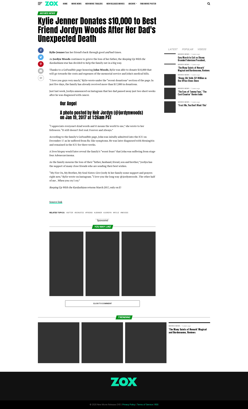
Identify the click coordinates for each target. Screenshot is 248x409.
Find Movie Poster (148, 3)
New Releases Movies (115, 3)
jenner (98, 213)
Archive (131, 3)
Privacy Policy (128, 404)
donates (80, 213)
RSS (156, 404)
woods (125, 213)
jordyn (108, 213)
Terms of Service (145, 404)
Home (65, 3)
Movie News (76, 3)
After (70, 213)
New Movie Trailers (93, 3)
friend (89, 213)
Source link (55, 201)
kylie (116, 213)
